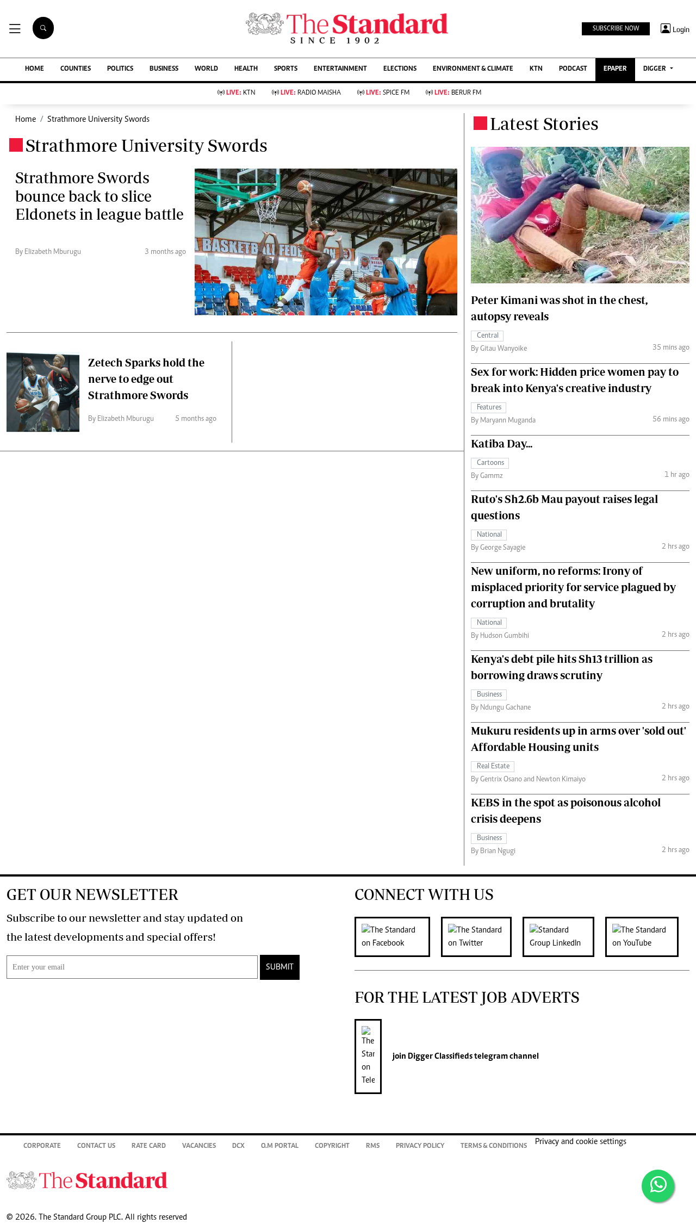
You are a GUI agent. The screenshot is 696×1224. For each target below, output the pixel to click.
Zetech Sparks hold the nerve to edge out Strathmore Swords (146, 378)
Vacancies (199, 1146)
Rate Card (149, 1146)
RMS (373, 1146)
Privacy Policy (420, 1146)
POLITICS (120, 69)
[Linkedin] (564, 937)
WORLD (206, 69)
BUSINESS (164, 69)
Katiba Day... (501, 443)
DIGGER (655, 69)
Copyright (332, 1146)
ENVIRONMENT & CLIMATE (473, 69)
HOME (34, 69)
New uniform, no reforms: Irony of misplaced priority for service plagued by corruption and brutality (573, 587)
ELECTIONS (400, 69)
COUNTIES (75, 69)
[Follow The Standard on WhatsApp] (658, 1186)
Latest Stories (544, 123)
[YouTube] (647, 937)
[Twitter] (482, 937)
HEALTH (246, 69)
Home (25, 119)
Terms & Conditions (494, 1146)
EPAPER (615, 69)
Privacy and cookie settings (580, 1142)
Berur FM (457, 93)
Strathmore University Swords (98, 119)
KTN (536, 69)
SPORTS (285, 69)
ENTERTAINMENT (340, 69)
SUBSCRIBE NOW (616, 29)
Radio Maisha (311, 93)
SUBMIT (280, 967)
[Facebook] (398, 937)
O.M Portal (280, 1146)
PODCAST (573, 69)
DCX (238, 1146)
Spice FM (387, 93)
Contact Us (96, 1146)
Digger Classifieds (439, 1056)
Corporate (42, 1146)
